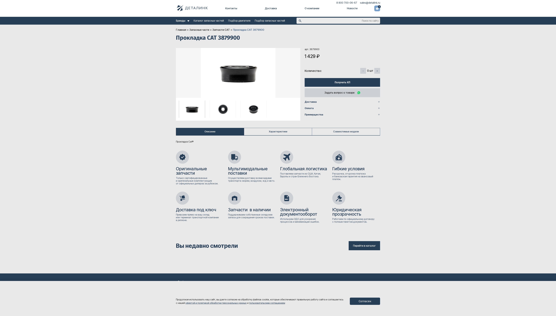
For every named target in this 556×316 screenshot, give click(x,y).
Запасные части (199, 29)
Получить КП (342, 82)
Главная (181, 29)
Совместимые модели (346, 131)
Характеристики (278, 131)
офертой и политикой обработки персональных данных (216, 303)
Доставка (271, 8)
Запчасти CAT (221, 29)
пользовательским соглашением (267, 303)
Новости (352, 8)
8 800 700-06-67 (346, 2)
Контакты (231, 8)
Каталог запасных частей (209, 20)
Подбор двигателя (239, 20)
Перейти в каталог (364, 245)
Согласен (365, 301)
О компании (312, 8)
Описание (209, 131)
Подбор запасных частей (270, 20)
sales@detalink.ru (370, 2)
